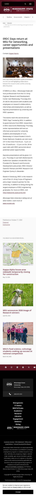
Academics (18, 411)
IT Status (18, 405)
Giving (18, 424)
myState (7, 4)
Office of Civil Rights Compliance (14, 467)
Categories (26, 17)
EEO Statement (19, 442)
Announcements (18, 17)
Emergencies (18, 403)
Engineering (6, 225)
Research (18, 413)
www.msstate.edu (9, 203)
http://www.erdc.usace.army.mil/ (14, 193)
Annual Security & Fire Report (22, 444)
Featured (5, 222)
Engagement (18, 419)
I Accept (18, 492)
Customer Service (9, 442)
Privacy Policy (17, 487)
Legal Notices (9, 444)
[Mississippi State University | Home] (18, 9)
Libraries (18, 416)
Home (4, 23)
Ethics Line (28, 442)
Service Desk (27, 480)
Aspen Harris (14, 53)
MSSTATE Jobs (18, 408)
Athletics (18, 422)
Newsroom (9, 23)
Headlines (9, 17)
